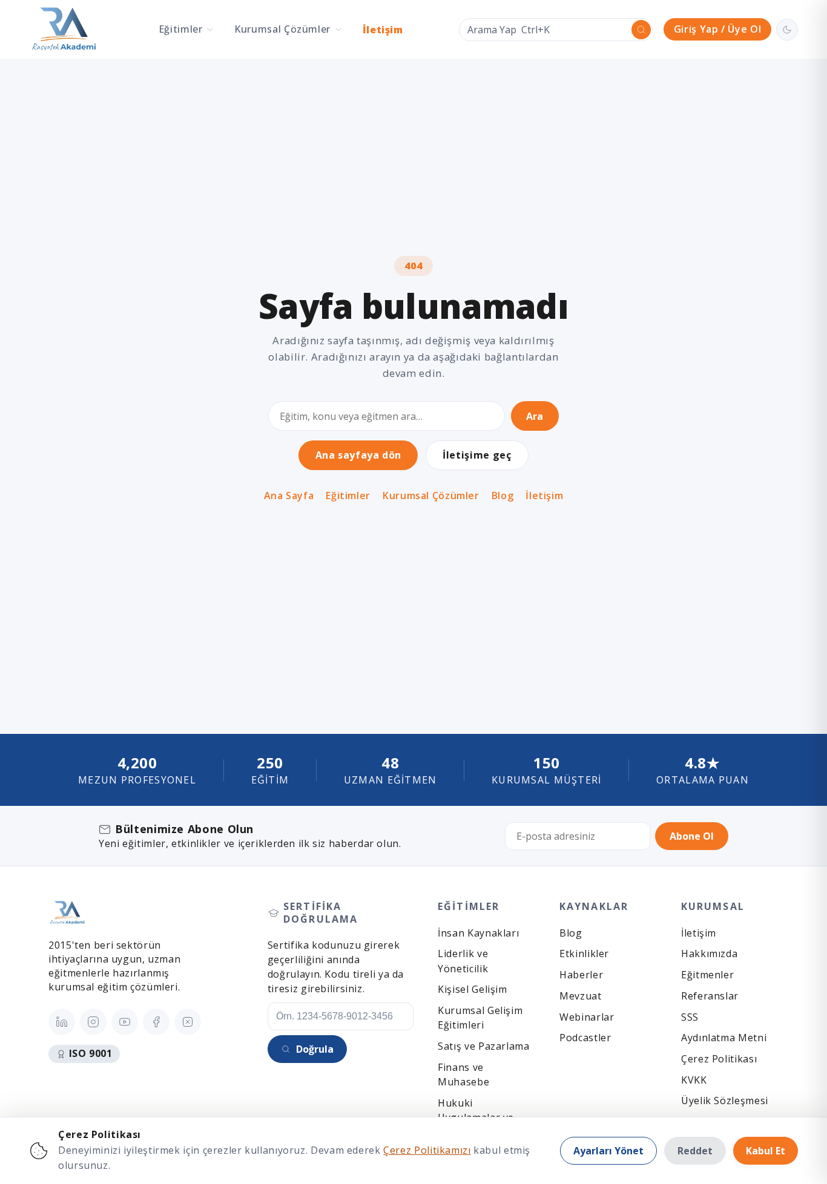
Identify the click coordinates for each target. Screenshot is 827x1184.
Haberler (581, 974)
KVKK (694, 1080)
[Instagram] (93, 1022)
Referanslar (710, 995)
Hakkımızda (709, 953)
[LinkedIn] (61, 1022)
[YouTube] (124, 1022)
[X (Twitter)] (187, 1022)
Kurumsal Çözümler (431, 495)
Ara (534, 416)
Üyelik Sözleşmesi (724, 1100)
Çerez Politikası (719, 1058)
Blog (503, 495)
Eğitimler (348, 495)
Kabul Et (765, 1150)
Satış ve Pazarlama (483, 1046)
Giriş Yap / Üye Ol (717, 29)
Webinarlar (586, 1017)
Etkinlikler (584, 953)
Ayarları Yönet (608, 1150)
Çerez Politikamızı (426, 1150)
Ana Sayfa (289, 495)
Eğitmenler (707, 974)
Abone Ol (692, 836)
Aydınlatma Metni (723, 1037)
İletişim (383, 29)
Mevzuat (580, 995)
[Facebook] (156, 1022)
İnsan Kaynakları (478, 933)
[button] (186, 29)
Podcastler (585, 1037)
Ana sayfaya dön (358, 455)
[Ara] (641, 29)
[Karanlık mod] (787, 30)
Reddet (695, 1150)
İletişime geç (477, 455)
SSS (690, 1017)
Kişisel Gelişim (472, 989)
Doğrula (315, 1049)
